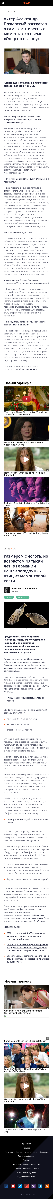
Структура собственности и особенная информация (26, 1152)
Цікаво (9, 597)
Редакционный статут (26, 1176)
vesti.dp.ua (31, 369)
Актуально (22, 597)
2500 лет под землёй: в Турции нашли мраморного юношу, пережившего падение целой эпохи (26, 936)
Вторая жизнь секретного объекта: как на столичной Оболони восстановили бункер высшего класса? (28, 959)
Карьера (26, 1148)
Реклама (26, 1160)
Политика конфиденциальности (26, 1164)
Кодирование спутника (26, 1172)
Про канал (26, 1144)
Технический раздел (26, 1156)
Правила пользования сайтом (26, 1168)
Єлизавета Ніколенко (24, 588)
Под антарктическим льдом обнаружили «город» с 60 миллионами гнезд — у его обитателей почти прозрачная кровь (27, 947)
